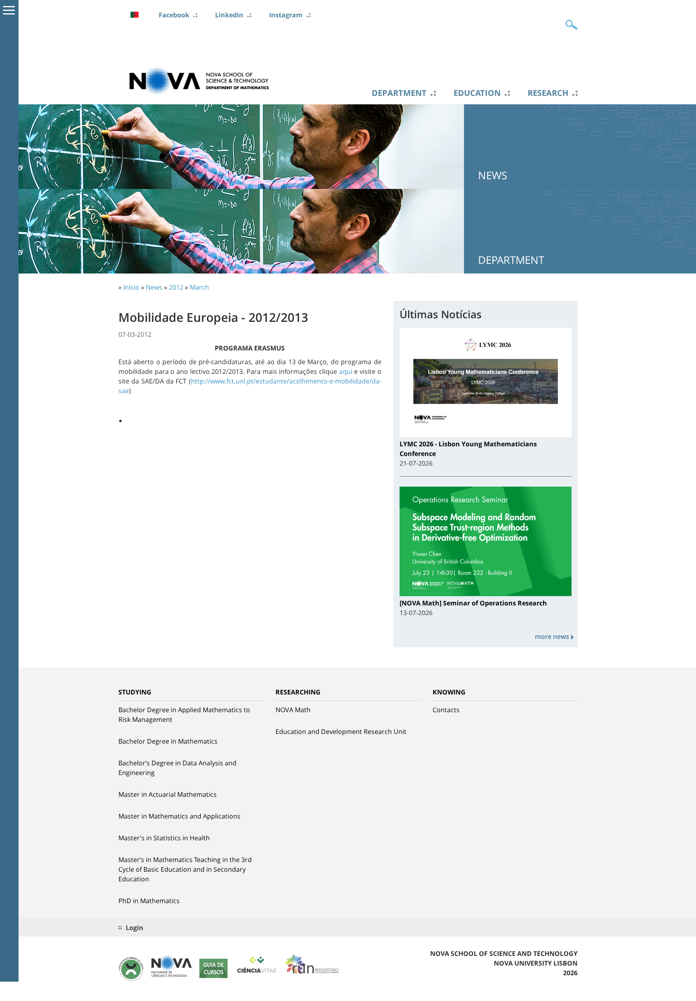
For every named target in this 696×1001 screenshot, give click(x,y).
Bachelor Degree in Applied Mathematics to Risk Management (184, 714)
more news (552, 636)
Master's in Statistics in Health (164, 837)
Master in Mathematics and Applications (179, 816)
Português (134, 15)
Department (399, 93)
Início (131, 287)
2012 (176, 287)
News (154, 287)
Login (134, 927)
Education (477, 93)
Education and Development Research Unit (341, 731)
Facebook (174, 14)
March (199, 287)
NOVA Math (293, 709)
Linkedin (229, 14)
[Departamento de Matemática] (199, 80)
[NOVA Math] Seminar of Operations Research (473, 603)
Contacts (446, 709)
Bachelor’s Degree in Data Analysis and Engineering (177, 768)
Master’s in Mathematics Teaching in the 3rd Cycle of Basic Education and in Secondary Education (185, 869)
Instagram (285, 14)
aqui (345, 371)
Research (548, 93)
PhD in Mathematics (149, 900)
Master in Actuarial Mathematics (167, 794)
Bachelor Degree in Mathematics (168, 741)
